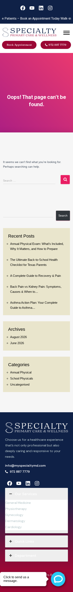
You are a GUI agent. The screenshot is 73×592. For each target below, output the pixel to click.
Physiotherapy (16, 509)
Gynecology (14, 515)
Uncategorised (19, 384)
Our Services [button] (26, 494)
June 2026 (17, 343)
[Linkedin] (41, 8)
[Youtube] (31, 8)
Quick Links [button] (24, 541)
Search (63, 215)
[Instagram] (50, 8)
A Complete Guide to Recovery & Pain (35, 275)
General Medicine (18, 503)
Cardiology (13, 527)
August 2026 (18, 337)
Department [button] (25, 555)
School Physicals (21, 378)
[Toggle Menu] (66, 33)
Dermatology (15, 521)
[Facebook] (22, 8)
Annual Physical (20, 372)
